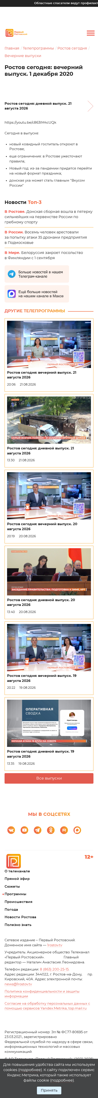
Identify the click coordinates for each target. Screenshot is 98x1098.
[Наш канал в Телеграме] (37, 830)
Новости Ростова (20, 917)
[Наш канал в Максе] (77, 830)
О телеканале (17, 871)
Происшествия (18, 902)
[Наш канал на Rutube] (64, 830)
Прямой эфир (17, 879)
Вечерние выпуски (23, 56)
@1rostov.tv (18, 984)
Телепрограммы (38, 48)
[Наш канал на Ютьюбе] (24, 830)
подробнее (30, 1070)
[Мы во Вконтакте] (11, 830)
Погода (11, 909)
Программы (15, 894)
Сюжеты (12, 886)
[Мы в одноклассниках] (51, 830)
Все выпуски (49, 778)
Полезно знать (18, 925)
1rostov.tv (54, 945)
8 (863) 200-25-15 (54, 969)
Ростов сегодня (72, 48)
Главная (12, 48)
